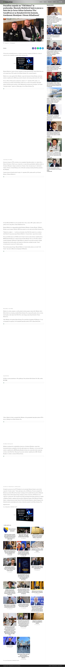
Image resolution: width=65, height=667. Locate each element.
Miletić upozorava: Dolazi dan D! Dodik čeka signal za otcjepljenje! (37, 592)
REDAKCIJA (13, 43)
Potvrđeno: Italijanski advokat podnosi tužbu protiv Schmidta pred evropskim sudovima (23, 605)
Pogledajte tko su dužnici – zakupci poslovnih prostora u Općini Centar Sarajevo (37, 550)
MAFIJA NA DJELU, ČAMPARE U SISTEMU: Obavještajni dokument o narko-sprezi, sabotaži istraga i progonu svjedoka (10, 569)
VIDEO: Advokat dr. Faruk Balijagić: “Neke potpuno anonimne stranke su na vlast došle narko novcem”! (9, 606)
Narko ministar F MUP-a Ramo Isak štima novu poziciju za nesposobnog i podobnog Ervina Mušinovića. (23, 656)
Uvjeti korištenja (60, 665)
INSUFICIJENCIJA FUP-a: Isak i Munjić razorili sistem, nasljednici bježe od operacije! (53, 37)
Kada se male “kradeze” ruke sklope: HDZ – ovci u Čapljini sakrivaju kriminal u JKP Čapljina (23, 535)
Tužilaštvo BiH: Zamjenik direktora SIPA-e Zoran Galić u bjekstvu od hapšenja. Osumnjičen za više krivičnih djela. (10, 552)
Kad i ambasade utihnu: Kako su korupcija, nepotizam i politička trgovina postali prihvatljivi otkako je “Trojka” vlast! (23, 553)
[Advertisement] (54, 189)
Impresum (50, 665)
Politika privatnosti (54, 665)
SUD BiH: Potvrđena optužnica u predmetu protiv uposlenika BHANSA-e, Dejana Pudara (37, 536)
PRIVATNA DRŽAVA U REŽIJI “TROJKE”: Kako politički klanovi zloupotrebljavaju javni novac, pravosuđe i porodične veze (54, 84)
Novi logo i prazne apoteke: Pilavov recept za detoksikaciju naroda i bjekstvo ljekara (54, 169)
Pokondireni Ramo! (10, 646)
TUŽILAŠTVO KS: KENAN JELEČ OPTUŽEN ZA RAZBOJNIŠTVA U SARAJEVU (37, 622)
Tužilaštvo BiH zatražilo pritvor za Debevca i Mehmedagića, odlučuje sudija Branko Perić (37, 567)
